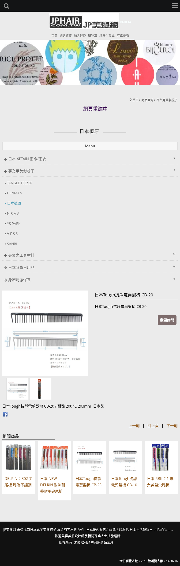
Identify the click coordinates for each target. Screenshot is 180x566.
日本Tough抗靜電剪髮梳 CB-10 (124, 481)
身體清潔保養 (19, 279)
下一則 (172, 425)
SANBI (12, 243)
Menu (90, 146)
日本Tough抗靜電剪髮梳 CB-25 (88, 481)
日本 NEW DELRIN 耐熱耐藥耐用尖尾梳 (52, 485)
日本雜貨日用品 (21, 267)
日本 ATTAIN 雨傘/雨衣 (27, 158)
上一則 (134, 425)
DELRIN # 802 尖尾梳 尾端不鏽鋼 (18, 481)
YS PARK (13, 223)
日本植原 (14, 203)
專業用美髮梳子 (167, 100)
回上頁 (153, 425)
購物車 (92, 35)
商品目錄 (147, 100)
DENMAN (14, 193)
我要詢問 (167, 320)
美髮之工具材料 (21, 255)
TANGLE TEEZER (19, 183)
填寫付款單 (107, 35)
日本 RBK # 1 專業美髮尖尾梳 (160, 481)
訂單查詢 (123, 35)
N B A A (13, 213)
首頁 (135, 100)
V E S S (12, 233)
